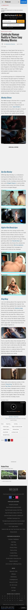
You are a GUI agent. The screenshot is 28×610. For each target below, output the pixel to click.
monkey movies (15, 432)
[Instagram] (16, 497)
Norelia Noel (15, 241)
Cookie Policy (13, 553)
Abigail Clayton (11, 183)
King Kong (4, 299)
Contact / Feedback (13, 539)
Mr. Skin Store (13, 585)
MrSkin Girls (5, 5)
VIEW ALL (21, 600)
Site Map (13, 542)
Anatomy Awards (13, 504)
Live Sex (13, 590)
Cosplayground (14, 579)
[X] (13, 497)
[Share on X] (9, 440)
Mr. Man (13, 587)
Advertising (13, 576)
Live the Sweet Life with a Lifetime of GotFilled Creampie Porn (13, 517)
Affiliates (13, 574)
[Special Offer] (13, 159)
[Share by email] (12, 440)
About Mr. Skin (13, 571)
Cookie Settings (13, 555)
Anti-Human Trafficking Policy (13, 564)
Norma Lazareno (18, 245)
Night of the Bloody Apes (9, 227)
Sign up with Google (14, 24)
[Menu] (2, 2)
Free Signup (20, 21)
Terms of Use (10, 27)
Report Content (13, 561)
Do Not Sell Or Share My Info (13, 558)
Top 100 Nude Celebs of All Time (13, 512)
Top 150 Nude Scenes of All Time (13, 510)
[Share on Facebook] (6, 440)
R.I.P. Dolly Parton (13, 526)
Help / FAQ (13, 544)
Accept (23, 607)
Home (2, 8)
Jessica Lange (19, 308)
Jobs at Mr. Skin (13, 582)
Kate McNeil (16, 107)
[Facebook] (10, 497)
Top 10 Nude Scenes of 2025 (13, 507)
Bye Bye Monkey (6, 172)
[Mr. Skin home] (8, 2)
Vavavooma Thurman (10, 44)
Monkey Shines (6, 97)
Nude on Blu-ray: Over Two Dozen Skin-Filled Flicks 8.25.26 (13, 531)
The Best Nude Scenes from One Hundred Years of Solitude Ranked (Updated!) (13, 522)
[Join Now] (23, 2)
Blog (6, 8)
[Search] (18, 2)
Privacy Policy (4, 27)
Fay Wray (8, 386)
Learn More (11, 607)
